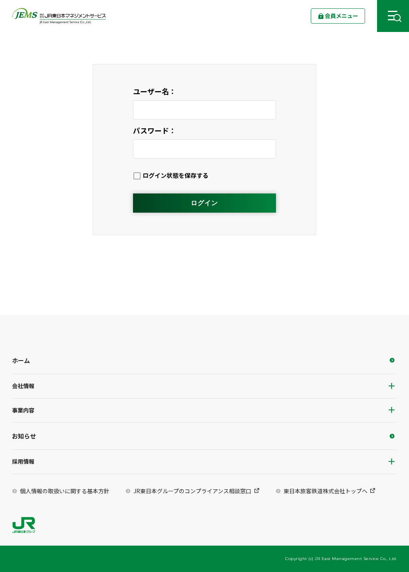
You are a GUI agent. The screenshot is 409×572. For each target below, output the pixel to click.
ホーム (21, 360)
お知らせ (24, 436)
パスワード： (154, 130)
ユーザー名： (154, 91)
